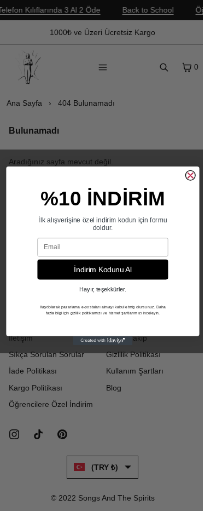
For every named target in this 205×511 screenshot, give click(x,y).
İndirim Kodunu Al (103, 269)
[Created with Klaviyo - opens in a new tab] (102, 340)
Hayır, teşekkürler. (102, 289)
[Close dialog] (190, 175)
